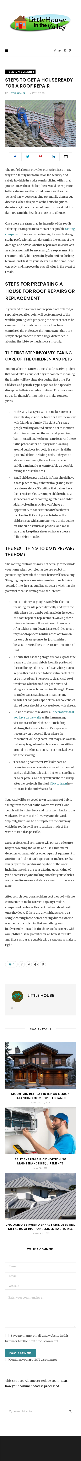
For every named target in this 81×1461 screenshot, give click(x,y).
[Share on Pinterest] (43, 964)
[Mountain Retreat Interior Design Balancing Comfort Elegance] (40, 1065)
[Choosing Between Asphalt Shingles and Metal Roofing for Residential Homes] (40, 1196)
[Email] (65, 156)
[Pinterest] (40, 156)
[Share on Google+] (36, 964)
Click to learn (58, 783)
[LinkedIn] (53, 156)
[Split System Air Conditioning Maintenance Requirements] (40, 1130)
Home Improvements (20, 71)
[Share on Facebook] (15, 156)
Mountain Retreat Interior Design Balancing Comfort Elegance (40, 1096)
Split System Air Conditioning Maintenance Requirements (40, 1161)
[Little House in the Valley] (40, 22)
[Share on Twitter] (27, 156)
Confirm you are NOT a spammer (33, 1359)
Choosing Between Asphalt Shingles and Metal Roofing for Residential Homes (40, 1227)
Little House (17, 93)
